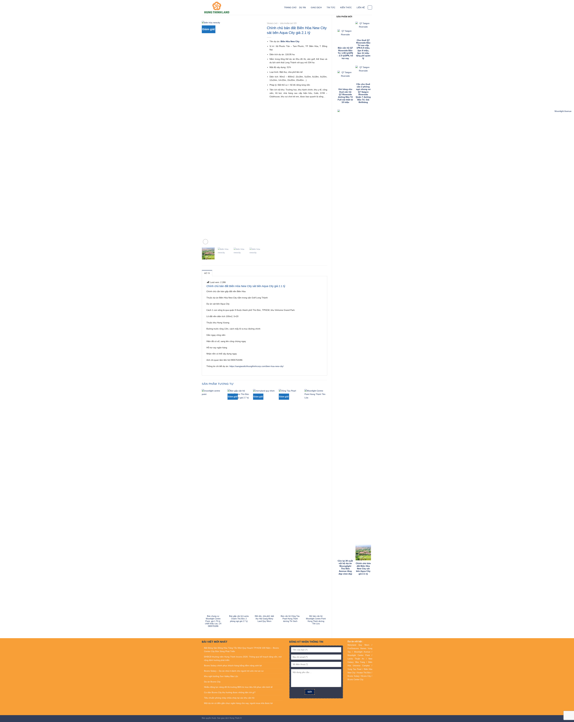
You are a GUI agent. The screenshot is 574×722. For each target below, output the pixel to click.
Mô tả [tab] (207, 273)
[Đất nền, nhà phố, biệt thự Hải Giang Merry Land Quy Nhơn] (264, 501)
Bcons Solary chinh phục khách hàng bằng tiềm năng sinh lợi (233, 665)
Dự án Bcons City (212, 681)
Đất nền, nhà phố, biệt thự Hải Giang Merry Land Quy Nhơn (264, 618)
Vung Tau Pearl (354, 669)
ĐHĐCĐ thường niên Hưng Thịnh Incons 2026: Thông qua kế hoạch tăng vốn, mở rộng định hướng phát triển (243, 658)
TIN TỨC (331, 7)
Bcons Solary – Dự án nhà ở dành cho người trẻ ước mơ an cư (234, 671)
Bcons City (366, 676)
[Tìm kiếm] (370, 7)
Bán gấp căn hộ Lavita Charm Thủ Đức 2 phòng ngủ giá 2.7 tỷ (239, 618)
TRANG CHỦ (290, 7)
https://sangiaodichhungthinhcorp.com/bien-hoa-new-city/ (256, 366)
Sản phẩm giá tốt (288, 23)
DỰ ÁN (302, 7)
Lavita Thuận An (356, 659)
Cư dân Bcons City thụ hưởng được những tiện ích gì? (229, 692)
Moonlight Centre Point (359, 655)
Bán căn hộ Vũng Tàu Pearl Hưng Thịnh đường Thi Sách (290, 618)
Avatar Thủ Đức (364, 672)
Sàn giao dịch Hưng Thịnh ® (229, 718)
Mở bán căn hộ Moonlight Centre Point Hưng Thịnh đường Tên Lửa (316, 620)
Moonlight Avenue (362, 652)
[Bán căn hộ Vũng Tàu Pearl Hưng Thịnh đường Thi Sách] (290, 501)
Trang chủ (272, 23)
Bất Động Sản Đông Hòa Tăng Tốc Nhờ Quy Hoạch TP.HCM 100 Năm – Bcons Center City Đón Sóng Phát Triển (241, 650)
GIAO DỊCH (316, 7)
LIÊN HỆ (361, 7)
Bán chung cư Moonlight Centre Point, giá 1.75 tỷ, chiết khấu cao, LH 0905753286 (213, 621)
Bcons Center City (355, 679)
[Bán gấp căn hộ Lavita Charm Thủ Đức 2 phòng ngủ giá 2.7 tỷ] (239, 501)
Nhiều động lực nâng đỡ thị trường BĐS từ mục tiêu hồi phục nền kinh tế (238, 687)
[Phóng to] (205, 241)
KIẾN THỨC (346, 7)
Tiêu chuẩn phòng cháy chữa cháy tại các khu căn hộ (229, 698)
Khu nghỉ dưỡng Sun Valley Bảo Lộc (221, 676)
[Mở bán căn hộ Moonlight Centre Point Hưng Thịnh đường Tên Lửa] (315, 501)
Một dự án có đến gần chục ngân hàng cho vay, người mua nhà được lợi (238, 703)
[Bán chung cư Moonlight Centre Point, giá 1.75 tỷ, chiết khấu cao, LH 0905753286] (213, 501)
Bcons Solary (353, 676)
